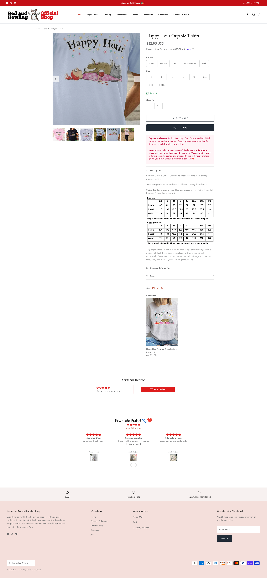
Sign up (224, 538)
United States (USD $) (251, 3)
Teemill (181, 141)
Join (92, 534)
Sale (79, 14)
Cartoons (95, 530)
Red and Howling (19, 570)
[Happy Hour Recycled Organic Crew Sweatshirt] (162, 322)
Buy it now (180, 127)
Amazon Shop (97, 525)
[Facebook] (7, 3)
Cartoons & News (181, 14)
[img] (133, 424)
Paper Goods (92, 14)
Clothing (107, 14)
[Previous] (56, 79)
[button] (131, 465)
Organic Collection (99, 521)
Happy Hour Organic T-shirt (53, 29)
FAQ (135, 522)
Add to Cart (180, 118)
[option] (96, 79)
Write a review (157, 389)
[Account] (247, 14)
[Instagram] (11, 3)
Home (135, 14)
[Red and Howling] (33, 15)
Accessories (122, 14)
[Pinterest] (15, 3)
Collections (163, 14)
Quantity (150, 100)
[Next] (137, 79)
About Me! (138, 516)
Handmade (148, 14)
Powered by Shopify (34, 570)
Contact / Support (141, 527)
